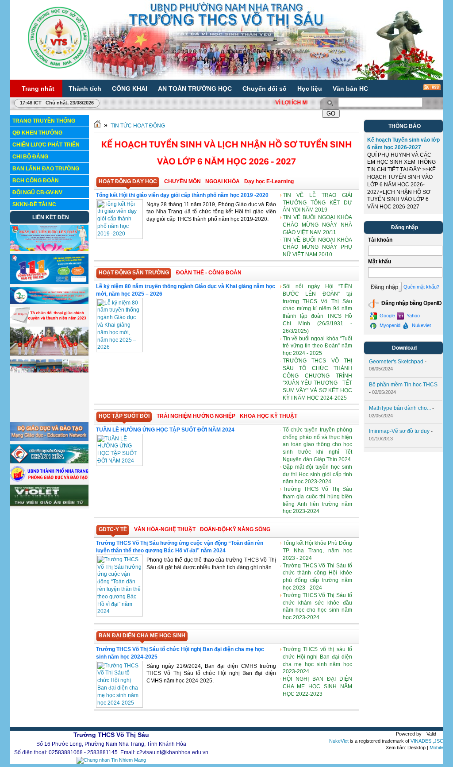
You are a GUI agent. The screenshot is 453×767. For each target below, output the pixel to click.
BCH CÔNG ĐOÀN (35, 180)
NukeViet (339, 741)
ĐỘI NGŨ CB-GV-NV (37, 192)
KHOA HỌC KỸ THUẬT (268, 416)
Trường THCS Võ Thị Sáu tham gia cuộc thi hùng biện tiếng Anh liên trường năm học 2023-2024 (317, 500)
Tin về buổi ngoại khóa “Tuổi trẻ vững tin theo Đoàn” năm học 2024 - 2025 (317, 346)
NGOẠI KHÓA (222, 181)
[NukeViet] (415, 733)
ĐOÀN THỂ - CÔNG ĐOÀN (209, 273)
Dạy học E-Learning (269, 181)
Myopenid (389, 325)
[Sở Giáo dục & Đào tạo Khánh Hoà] (49, 462)
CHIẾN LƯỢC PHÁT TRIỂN (46, 145)
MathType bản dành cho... (400, 408)
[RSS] (426, 90)
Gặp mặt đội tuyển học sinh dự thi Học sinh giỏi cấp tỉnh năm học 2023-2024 (317, 474)
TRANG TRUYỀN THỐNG (43, 121)
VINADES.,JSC (427, 741)
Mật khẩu (379, 261)
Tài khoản (380, 240)
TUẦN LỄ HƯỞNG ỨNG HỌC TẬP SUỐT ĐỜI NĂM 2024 (165, 430)
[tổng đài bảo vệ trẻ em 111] (49, 282)
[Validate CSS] (441, 733)
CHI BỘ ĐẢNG (30, 157)
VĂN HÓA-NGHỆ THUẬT (165, 529)
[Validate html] (438, 733)
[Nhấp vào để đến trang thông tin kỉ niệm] (49, 302)
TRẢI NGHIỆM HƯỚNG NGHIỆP (196, 416)
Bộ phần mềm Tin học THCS (403, 385)
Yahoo (412, 315)
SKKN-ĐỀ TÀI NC (34, 204)
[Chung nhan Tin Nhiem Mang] (111, 760)
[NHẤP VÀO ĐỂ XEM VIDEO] (49, 354)
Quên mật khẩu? (421, 286)
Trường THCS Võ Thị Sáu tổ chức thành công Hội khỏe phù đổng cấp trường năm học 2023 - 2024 (317, 577)
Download (404, 348)
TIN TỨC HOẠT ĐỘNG (138, 126)
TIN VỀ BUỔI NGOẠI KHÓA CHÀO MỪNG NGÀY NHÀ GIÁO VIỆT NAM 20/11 (317, 224)
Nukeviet (421, 325)
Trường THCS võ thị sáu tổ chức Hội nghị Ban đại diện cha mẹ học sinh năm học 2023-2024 (317, 660)
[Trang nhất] (97, 126)
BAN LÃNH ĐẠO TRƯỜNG (45, 169)
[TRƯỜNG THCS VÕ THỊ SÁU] (58, 37)
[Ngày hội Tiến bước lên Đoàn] (49, 249)
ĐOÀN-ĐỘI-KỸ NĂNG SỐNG (235, 529)
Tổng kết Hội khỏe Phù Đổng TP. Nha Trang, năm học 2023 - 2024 (317, 550)
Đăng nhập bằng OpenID (411, 303)
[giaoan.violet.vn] (49, 504)
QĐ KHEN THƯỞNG (37, 133)
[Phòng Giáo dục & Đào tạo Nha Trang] (49, 480)
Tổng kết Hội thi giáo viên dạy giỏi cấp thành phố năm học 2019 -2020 (182, 195)
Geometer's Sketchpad (396, 361)
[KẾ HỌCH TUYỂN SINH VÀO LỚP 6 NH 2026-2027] (226, 171)
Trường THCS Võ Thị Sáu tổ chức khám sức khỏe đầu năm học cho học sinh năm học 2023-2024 (317, 606)
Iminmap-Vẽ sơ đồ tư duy (399, 431)
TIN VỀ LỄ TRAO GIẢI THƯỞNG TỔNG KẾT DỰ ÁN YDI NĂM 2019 (317, 202)
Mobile (436, 747)
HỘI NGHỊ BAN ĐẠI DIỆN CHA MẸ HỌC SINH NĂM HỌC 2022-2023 (317, 686)
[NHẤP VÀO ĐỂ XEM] (49, 322)
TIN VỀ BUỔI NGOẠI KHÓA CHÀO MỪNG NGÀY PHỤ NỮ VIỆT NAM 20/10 (317, 247)
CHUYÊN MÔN (182, 181)
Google (386, 315)
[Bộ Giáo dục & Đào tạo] (49, 439)
